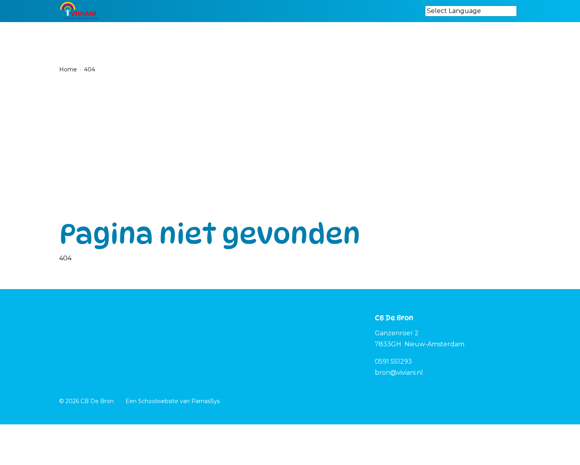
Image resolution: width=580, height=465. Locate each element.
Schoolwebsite (158, 401)
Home (68, 69)
